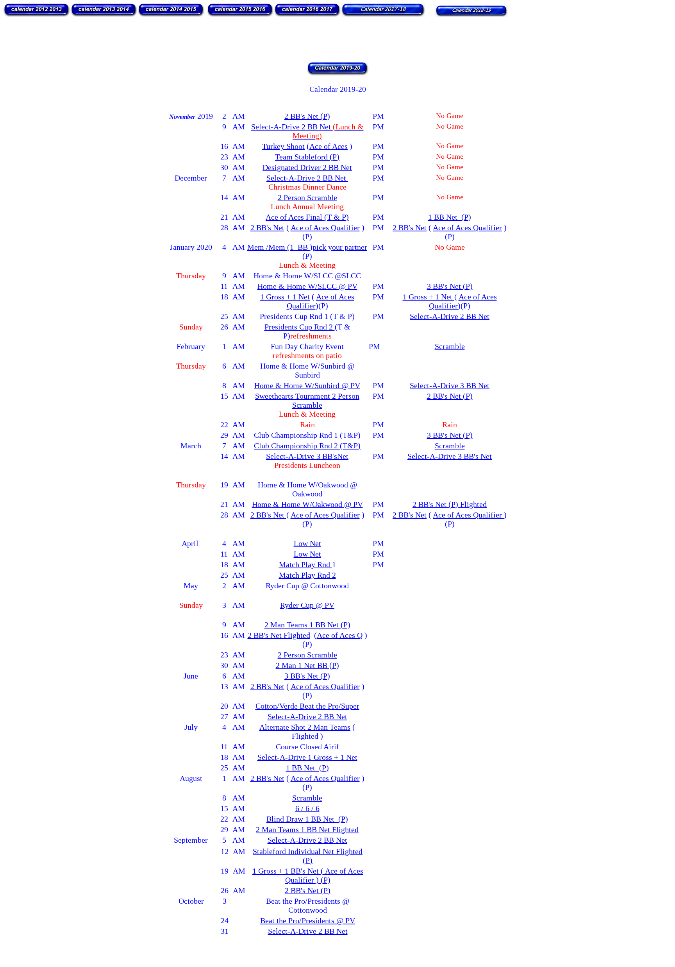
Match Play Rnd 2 (307, 575)
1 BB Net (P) (449, 217)
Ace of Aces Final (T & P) (307, 217)
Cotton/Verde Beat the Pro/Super (307, 706)
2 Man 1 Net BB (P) (307, 665)
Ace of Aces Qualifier (325, 227)
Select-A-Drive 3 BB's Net (449, 456)
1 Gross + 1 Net (285, 296)
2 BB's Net (267, 227)
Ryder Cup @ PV (307, 605)
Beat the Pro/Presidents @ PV (307, 920)
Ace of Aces (328, 146)
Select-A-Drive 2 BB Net (307, 131)
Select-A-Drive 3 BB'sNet (307, 456)
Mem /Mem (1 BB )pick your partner (307, 247)
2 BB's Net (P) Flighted (449, 504)
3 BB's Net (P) (450, 286)
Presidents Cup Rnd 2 (299, 326)
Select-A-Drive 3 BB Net (449, 385)
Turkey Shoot (283, 146)
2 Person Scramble (307, 197)
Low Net (307, 543)
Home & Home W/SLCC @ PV (307, 286)
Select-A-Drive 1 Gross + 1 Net (307, 757)
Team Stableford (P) (307, 156)
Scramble (450, 346)
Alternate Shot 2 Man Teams (304, 727)
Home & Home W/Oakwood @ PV (307, 504)
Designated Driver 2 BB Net (307, 167)
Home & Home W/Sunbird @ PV (307, 385)
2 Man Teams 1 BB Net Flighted (307, 829)
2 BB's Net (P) (307, 116)
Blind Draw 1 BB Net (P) (307, 819)
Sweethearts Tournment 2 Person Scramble (307, 400)
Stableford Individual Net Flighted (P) (307, 856)
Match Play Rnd (305, 564)
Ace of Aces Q (339, 635)
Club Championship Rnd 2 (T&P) (307, 445)
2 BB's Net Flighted (279, 635)
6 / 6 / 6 (307, 808)
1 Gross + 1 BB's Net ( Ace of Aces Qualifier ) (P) (307, 875)
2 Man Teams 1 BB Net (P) (307, 624)
